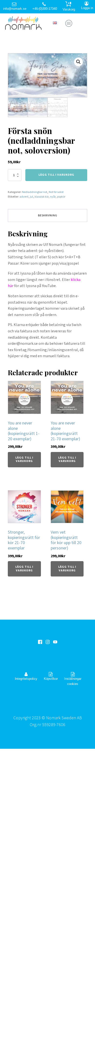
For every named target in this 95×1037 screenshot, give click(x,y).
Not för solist (56, 192)
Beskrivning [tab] (47, 215)
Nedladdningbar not (34, 192)
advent (23, 197)
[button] (78, 62)
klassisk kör (41, 197)
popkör (61, 197)
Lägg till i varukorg (56, 175)
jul (31, 197)
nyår (53, 197)
